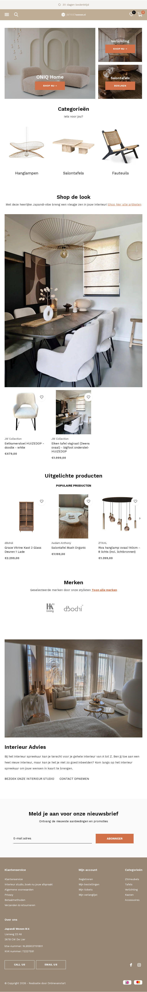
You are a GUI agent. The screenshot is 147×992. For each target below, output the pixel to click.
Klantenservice (14, 879)
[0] (139, 14)
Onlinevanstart (57, 983)
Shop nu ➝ (50, 85)
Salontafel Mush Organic (68, 547)
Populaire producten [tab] (73, 485)
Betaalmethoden (15, 900)
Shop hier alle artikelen (124, 204)
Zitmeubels (132, 879)
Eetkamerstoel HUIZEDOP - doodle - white (24, 445)
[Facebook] (131, 965)
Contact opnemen (74, 779)
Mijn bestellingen (89, 884)
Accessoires (132, 900)
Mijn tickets (86, 889)
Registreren (86, 879)
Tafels (128, 884)
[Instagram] (139, 965)
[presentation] (140, 518)
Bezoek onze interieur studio (29, 779)
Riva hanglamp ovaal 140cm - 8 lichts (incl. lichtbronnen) (119, 549)
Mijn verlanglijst (88, 894)
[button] (7, 14)
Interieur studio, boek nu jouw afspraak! (29, 884)
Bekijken (120, 85)
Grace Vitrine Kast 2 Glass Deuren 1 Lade (23, 549)
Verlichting (131, 889)
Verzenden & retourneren (20, 905)
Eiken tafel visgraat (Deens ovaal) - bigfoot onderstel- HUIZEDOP (70, 447)
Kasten (129, 894)
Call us (19, 964)
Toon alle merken (104, 590)
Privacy (9, 894)
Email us (51, 964)
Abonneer (115, 838)
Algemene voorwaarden (19, 889)
